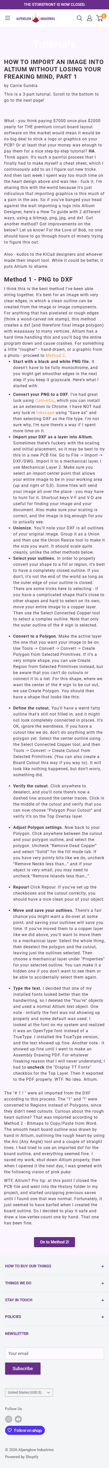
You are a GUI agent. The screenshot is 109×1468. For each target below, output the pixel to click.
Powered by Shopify (21, 1457)
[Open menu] (7, 18)
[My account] (89, 18)
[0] (100, 18)
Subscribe (23, 1368)
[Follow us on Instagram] (8, 1419)
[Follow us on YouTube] (18, 1419)
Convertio (45, 400)
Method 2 (55, 355)
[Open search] (79, 18)
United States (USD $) (25, 1392)
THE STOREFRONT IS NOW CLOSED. (54, 4)
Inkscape (46, 412)
